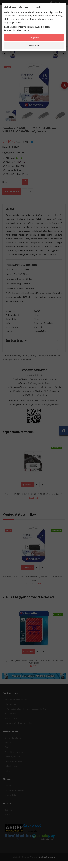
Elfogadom (34, 37)
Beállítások (34, 45)
